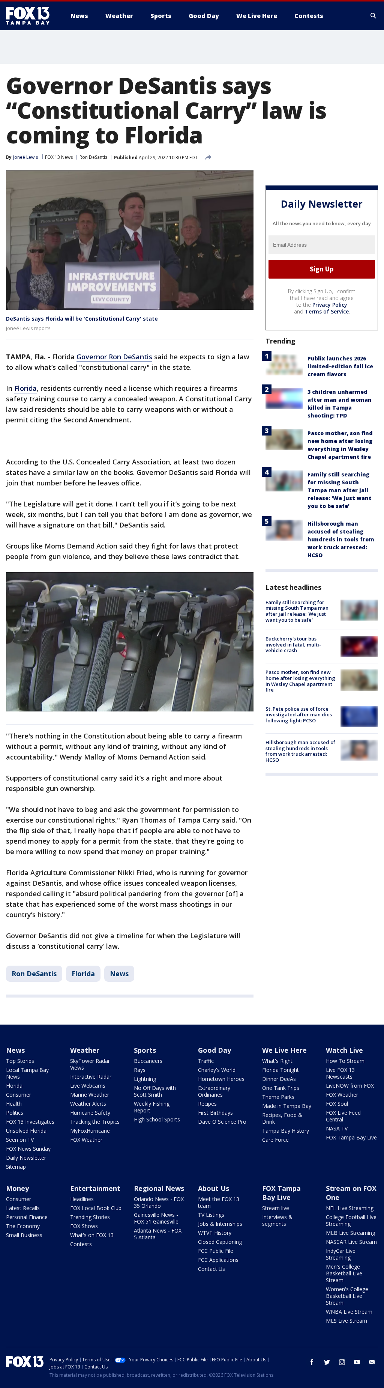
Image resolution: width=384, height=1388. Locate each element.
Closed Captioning (220, 1241)
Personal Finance (27, 1217)
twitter (327, 1362)
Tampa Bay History (285, 1130)
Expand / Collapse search (373, 16)
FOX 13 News (59, 157)
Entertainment (95, 1188)
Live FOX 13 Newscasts (340, 1073)
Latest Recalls (23, 1208)
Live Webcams (87, 1085)
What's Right (277, 1060)
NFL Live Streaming (350, 1208)
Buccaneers (148, 1060)
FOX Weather (86, 1139)
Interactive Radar (90, 1076)
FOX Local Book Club (96, 1208)
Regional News (159, 1188)
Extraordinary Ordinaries (214, 1091)
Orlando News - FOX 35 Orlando (159, 1202)
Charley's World (217, 1069)
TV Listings (211, 1214)
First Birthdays (215, 1112)
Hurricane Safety (90, 1112)
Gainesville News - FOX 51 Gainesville (156, 1218)
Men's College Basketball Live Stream (344, 1273)
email (372, 1362)
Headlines (82, 1199)
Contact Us (211, 1268)
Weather (84, 1050)
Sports (145, 1050)
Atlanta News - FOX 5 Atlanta (158, 1234)
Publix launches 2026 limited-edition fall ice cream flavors (340, 366)
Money (17, 1188)
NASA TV (337, 1128)
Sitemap (16, 1166)
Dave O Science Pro (222, 1121)
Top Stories (20, 1060)
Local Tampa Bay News (27, 1073)
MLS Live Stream (346, 1320)
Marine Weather (89, 1094)
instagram (342, 1362)
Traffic (206, 1060)
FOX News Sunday (28, 1148)
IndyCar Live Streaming (341, 1254)
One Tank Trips (280, 1087)
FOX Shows (84, 1226)
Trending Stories (90, 1217)
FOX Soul (337, 1103)
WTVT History (214, 1232)
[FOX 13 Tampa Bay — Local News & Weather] (31, 16)
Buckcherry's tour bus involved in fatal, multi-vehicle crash (293, 644)
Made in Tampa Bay (286, 1105)
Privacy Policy (329, 304)
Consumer (18, 1094)
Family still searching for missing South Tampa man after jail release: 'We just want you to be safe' (340, 490)
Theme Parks (278, 1096)
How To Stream (345, 1060)
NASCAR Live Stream (351, 1241)
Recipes (207, 1103)
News (119, 973)
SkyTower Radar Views (90, 1064)
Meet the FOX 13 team (218, 1202)
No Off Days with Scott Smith (155, 1091)
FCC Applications (218, 1259)
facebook (312, 1362)
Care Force (275, 1139)
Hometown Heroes (221, 1078)
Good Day (214, 1050)
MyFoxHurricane (90, 1130)
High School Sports (157, 1119)
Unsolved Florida (26, 1130)
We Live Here (284, 1050)
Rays (140, 1069)
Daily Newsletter (26, 1157)
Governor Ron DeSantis (114, 356)
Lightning (145, 1078)
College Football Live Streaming (351, 1220)
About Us (213, 1188)
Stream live (275, 1208)
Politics (14, 1112)
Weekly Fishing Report (152, 1107)
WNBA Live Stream (349, 1311)
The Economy (23, 1226)
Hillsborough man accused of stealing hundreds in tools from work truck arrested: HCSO (341, 539)
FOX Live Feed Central (343, 1116)
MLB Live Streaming (350, 1232)
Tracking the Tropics (95, 1121)
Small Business (24, 1235)
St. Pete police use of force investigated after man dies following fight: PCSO (299, 714)
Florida (25, 388)
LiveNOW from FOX (350, 1085)
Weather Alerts (88, 1103)
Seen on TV (20, 1139)
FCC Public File (215, 1250)
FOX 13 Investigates (30, 1121)
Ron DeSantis (93, 157)
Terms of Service (327, 311)
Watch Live (344, 1050)
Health (14, 1103)
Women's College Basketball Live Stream (347, 1296)
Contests (81, 1244)
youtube (357, 1362)
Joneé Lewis (25, 157)
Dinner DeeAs (279, 1078)
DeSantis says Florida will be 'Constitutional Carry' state (82, 318)
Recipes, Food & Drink (282, 1118)
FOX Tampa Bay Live (351, 1137)
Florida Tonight (280, 1069)
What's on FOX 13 (92, 1235)
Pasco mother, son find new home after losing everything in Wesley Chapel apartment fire (300, 681)
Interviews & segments (277, 1220)
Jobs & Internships (220, 1223)
